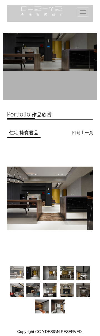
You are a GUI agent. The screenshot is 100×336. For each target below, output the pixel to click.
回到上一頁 (82, 132)
